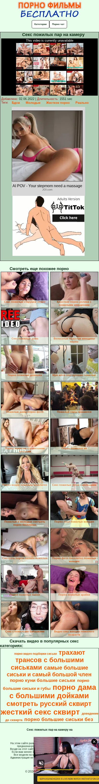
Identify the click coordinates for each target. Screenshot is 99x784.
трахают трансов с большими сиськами (48, 660)
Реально (82, 103)
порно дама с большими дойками (52, 691)
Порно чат (58, 24)
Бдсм (16, 103)
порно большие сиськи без (58, 719)
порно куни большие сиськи (42, 680)
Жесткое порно (58, 103)
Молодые (33, 103)
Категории (40, 24)
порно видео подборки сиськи (35, 653)
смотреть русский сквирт (49, 703)
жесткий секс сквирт (40, 712)
